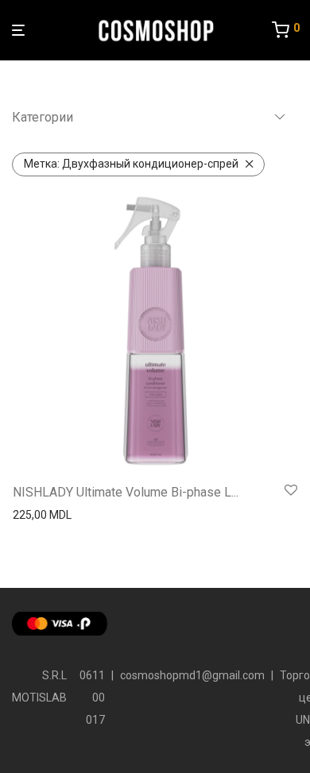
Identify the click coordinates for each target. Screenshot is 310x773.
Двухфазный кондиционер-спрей (131, 163)
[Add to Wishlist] (291, 491)
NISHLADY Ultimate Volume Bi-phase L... (125, 492)
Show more (37, 514)
